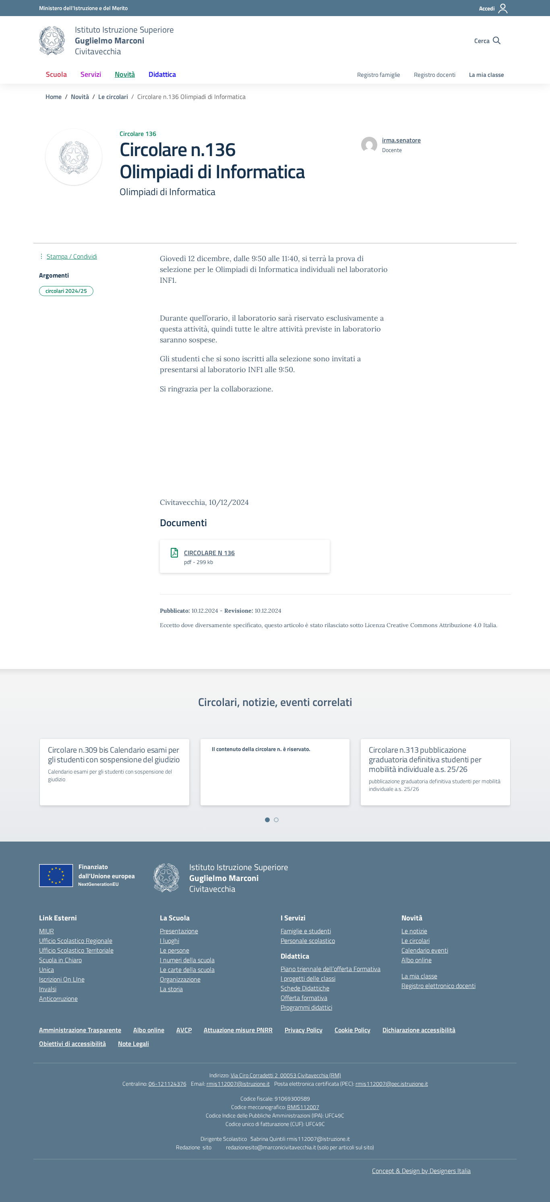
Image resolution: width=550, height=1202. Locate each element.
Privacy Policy (304, 1030)
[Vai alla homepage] (52, 40)
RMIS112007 (303, 1107)
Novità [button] (125, 74)
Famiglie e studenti (306, 931)
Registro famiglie (378, 74)
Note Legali (133, 1043)
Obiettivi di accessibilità (72, 1043)
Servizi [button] (91, 74)
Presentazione (179, 931)
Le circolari (415, 940)
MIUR (46, 931)
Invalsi (47, 989)
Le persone (174, 950)
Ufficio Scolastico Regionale (75, 940)
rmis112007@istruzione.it (238, 1083)
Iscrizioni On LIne (62, 979)
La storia (171, 989)
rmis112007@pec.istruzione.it (392, 1083)
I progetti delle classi (308, 978)
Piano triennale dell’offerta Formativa (330, 969)
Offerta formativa (304, 997)
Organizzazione (180, 979)
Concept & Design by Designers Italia (421, 1170)
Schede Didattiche (305, 988)
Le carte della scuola (187, 969)
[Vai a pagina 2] (276, 819)
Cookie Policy (352, 1030)
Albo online (416, 960)
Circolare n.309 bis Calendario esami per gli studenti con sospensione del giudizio (114, 754)
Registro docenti (434, 74)
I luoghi (169, 940)
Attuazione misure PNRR (238, 1030)
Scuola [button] (56, 74)
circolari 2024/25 (66, 290)
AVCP (184, 1030)
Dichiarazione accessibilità (419, 1030)
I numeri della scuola (187, 960)
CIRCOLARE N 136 (209, 553)
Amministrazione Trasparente (80, 1030)
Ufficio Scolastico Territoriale (76, 950)
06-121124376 (167, 1083)
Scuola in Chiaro (60, 960)
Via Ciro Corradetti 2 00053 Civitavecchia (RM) (286, 1075)
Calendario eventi (424, 950)
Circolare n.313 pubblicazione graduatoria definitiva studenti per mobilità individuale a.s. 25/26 (425, 759)
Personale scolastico (308, 940)
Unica (46, 969)
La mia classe (486, 74)
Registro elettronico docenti (438, 985)
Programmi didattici (306, 1007)
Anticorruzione (58, 998)
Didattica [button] (162, 74)
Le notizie (414, 931)
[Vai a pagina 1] (267, 819)
